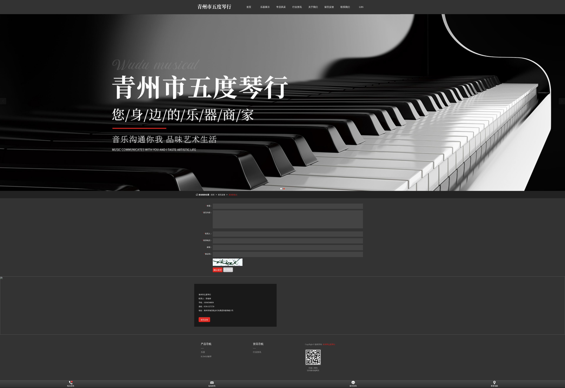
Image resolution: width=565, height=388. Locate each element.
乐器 (203, 352)
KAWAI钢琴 (206, 356)
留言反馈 (329, 7)
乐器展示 (265, 7)
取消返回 (228, 270)
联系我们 (345, 7)
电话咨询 (70, 386)
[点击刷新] (227, 262)
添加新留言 (233, 194)
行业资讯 (297, 7)
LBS (361, 7)
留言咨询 (353, 386)
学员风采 (281, 7)
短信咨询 (211, 386)
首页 (248, 7)
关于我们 (313, 7)
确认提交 (217, 269)
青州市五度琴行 (329, 344)
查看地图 (494, 386)
